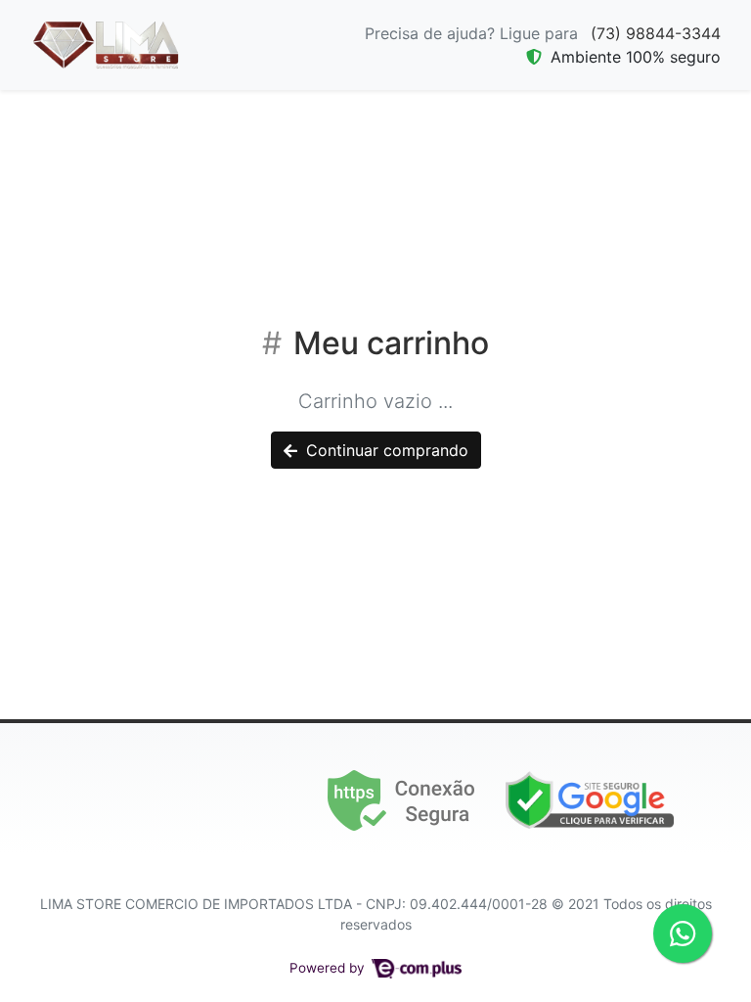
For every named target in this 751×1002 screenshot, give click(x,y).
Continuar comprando (384, 450)
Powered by (329, 968)
